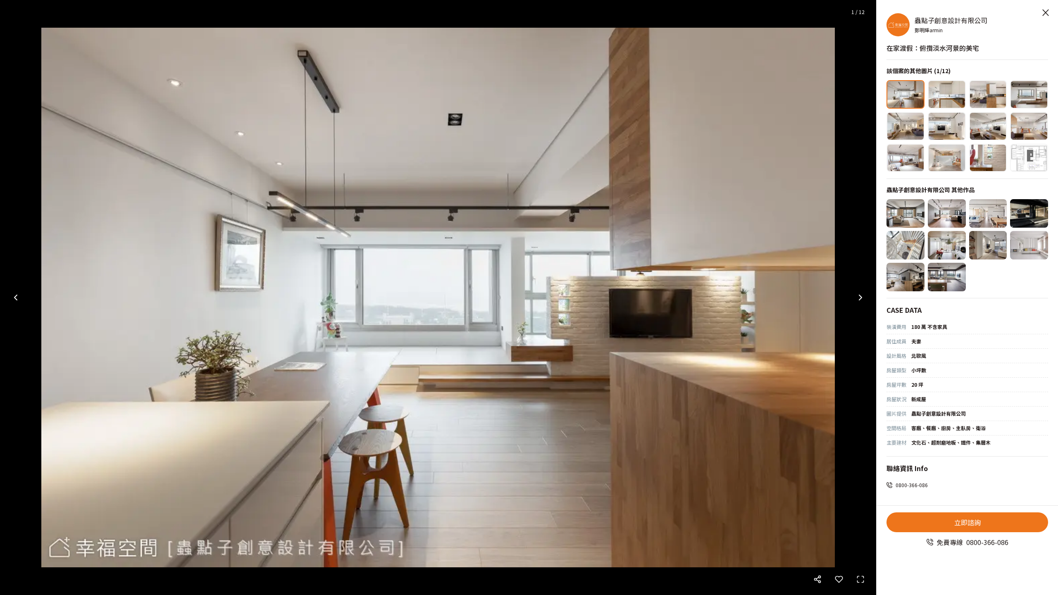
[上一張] (16, 297)
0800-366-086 (912, 484)
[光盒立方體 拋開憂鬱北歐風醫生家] (988, 213)
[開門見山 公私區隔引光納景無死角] (947, 277)
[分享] (817, 579)
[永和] (1029, 213)
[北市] (988, 245)
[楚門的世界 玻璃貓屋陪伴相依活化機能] (905, 213)
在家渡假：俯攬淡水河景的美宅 (932, 48)
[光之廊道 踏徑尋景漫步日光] (1029, 245)
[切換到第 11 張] (988, 158)
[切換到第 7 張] (988, 126)
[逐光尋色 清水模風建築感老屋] (947, 213)
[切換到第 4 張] (1029, 94)
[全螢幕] (860, 579)
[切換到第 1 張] (905, 94)
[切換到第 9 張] (905, 158)
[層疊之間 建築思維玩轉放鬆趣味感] (947, 245)
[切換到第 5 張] (905, 126)
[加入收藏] (839, 579)
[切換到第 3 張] (988, 94)
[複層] (905, 245)
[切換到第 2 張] (947, 94)
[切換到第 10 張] (947, 158)
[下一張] (860, 297)
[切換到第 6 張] (947, 126)
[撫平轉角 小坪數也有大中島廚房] (905, 277)
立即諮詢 (967, 522)
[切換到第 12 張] (1029, 158)
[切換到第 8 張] (1029, 126)
